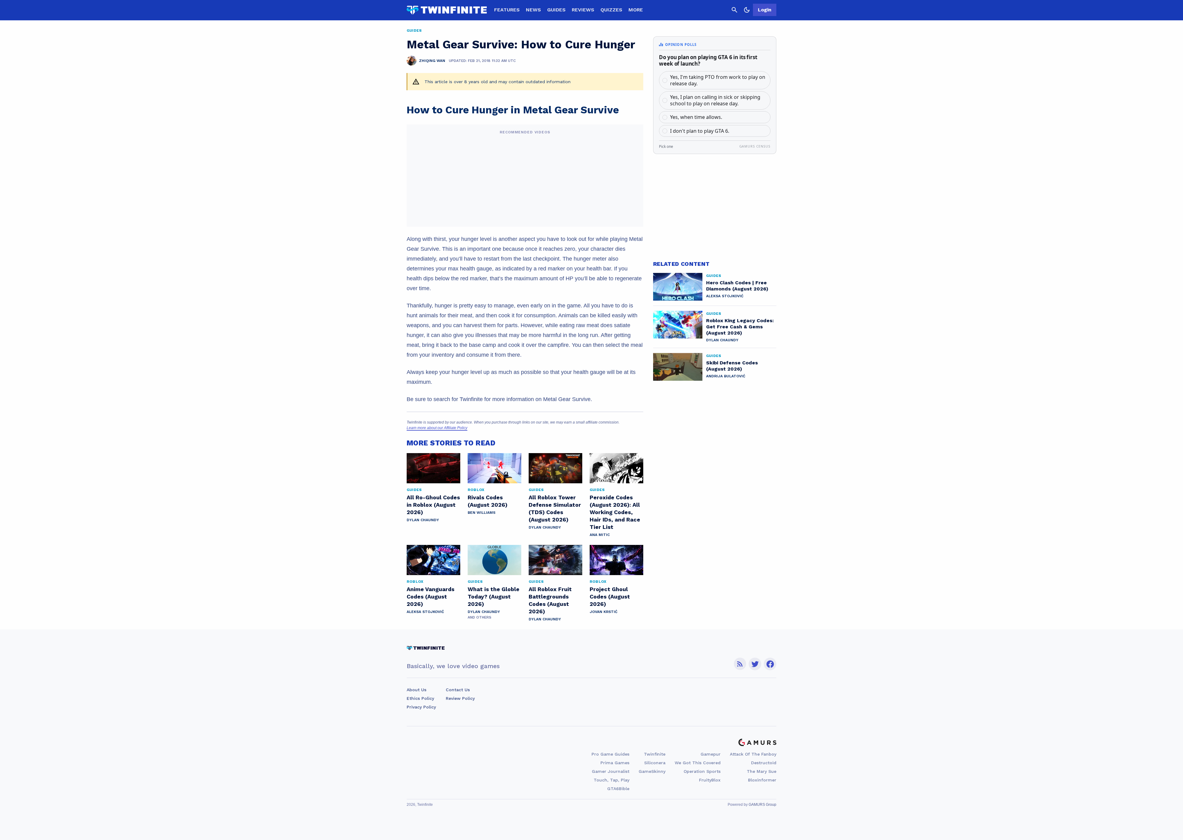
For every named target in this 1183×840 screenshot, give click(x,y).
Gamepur (711, 754)
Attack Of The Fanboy (753, 754)
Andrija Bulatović (725, 376)
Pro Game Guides (610, 754)
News (533, 10)
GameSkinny (652, 771)
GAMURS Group (762, 804)
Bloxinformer (762, 779)
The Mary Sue (761, 771)
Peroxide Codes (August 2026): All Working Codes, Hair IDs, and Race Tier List (615, 512)
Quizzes (611, 10)
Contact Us (458, 689)
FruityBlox (710, 779)
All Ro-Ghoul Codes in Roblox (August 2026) (433, 504)
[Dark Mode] (747, 10)
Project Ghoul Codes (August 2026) (610, 596)
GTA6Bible (618, 788)
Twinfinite (654, 754)
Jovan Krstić (603, 612)
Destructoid (763, 762)
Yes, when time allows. (696, 117)
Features (507, 10)
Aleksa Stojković (425, 612)
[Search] (734, 10)
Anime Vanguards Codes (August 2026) (430, 596)
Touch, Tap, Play (611, 779)
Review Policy (460, 698)
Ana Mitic (600, 535)
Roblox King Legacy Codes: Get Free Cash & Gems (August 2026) (740, 327)
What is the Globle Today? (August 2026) (493, 596)
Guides (556, 10)
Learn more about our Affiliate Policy (437, 428)
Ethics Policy (420, 698)
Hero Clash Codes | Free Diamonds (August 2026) (737, 286)
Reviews (583, 10)
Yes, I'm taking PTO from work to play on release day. (717, 80)
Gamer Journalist (610, 771)
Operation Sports (702, 771)
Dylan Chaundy (423, 520)
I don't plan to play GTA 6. (699, 131)
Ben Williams (481, 512)
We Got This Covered (698, 762)
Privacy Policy (421, 706)
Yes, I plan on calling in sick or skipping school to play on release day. (715, 100)
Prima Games (614, 762)
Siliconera (654, 762)
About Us (416, 689)
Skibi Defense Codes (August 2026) (732, 366)
